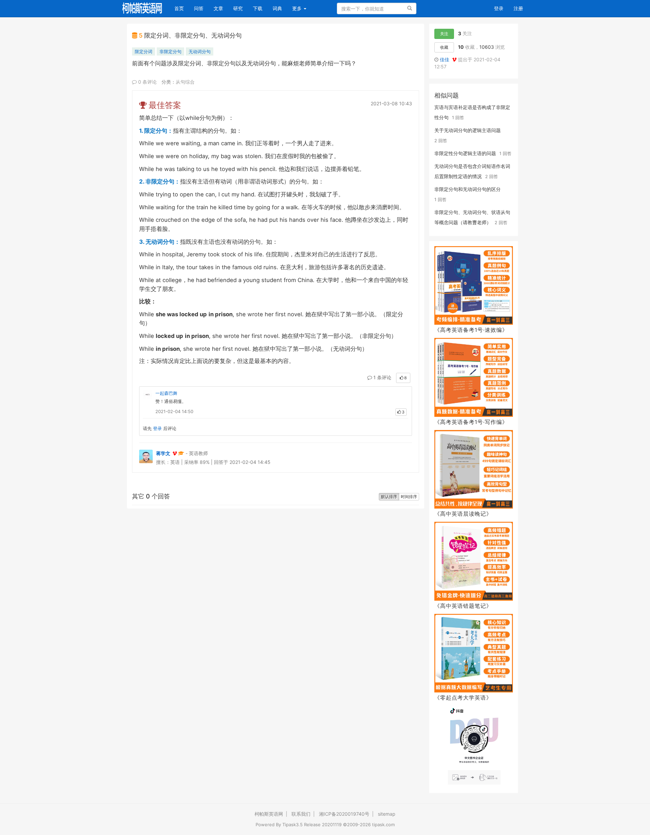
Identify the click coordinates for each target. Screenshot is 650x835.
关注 (444, 33)
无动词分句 (200, 51)
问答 (198, 8)
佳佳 (446, 59)
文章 (218, 8)
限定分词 (143, 51)
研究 (238, 8)
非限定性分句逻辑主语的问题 (465, 153)
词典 (277, 8)
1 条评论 (381, 377)
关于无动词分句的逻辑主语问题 (467, 130)
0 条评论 (147, 82)
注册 (518, 8)
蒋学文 (163, 453)
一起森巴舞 (166, 393)
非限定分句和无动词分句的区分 (467, 189)
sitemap (386, 814)
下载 (257, 8)
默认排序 (389, 496)
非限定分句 (170, 51)
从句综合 (185, 82)
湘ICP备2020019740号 (344, 814)
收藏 (444, 47)
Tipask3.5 (292, 824)
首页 (181, 8)
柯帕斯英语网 (269, 814)
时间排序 (409, 496)
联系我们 (300, 814)
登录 (498, 8)
